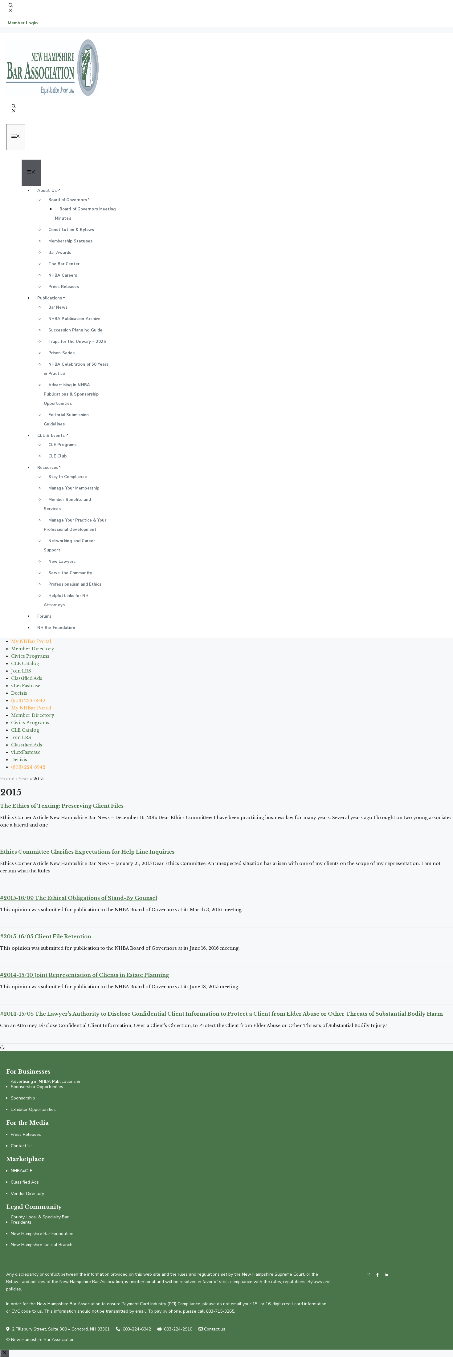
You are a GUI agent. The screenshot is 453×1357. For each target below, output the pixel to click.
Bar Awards (59, 252)
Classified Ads (26, 678)
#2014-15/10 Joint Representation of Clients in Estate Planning (84, 975)
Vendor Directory (27, 1194)
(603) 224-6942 (28, 700)
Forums (44, 616)
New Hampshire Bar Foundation (42, 1234)
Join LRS (21, 671)
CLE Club (57, 456)
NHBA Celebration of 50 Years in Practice (76, 369)
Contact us (214, 1329)
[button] (11, 11)
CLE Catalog (25, 663)
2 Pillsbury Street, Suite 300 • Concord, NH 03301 (61, 1329)
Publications (49, 298)
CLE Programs (62, 445)
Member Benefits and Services (67, 504)
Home (7, 779)
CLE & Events (51, 435)
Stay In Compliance (67, 477)
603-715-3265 (220, 1311)
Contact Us (22, 1146)
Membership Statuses (70, 241)
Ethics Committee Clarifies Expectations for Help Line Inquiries (87, 852)
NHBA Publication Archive (74, 319)
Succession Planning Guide (75, 330)
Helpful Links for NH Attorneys (66, 600)
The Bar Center (64, 264)
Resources (47, 467)
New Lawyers (62, 561)
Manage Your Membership (73, 488)
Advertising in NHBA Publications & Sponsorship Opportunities (71, 394)
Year (23, 779)
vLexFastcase (25, 686)
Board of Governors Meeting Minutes (85, 213)
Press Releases (63, 287)
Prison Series (61, 353)
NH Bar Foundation (56, 628)
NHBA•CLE (21, 1171)
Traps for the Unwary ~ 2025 (77, 341)
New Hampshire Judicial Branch (41, 1245)
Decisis (19, 693)
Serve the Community (70, 573)
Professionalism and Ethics (75, 584)
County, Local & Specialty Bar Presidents (40, 1220)
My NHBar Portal (31, 641)
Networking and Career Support (69, 545)
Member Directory (32, 649)
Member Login (23, 23)
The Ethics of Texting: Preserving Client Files (62, 806)
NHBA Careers (62, 275)
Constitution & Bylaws (71, 230)
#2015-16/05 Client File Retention (45, 936)
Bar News (57, 307)
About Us (47, 190)
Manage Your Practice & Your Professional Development (75, 525)
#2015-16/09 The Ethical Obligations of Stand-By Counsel (78, 898)
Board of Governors (67, 200)
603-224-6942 (136, 1329)
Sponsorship (23, 1098)
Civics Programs (30, 656)
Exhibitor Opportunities (33, 1109)
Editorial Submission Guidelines (66, 419)
